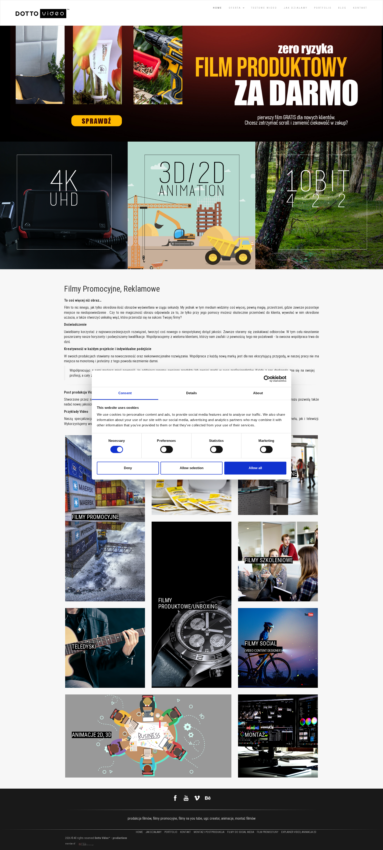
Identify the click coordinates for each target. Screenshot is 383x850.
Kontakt (360, 7)
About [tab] (258, 393)
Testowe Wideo (264, 7)
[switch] (166, 449)
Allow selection (191, 468)
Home (217, 7)
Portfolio (323, 7)
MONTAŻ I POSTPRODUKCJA (209, 832)
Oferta (235, 7)
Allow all (255, 468)
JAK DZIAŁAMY (295, 7)
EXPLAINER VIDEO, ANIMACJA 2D (298, 832)
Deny (128, 468)
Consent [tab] (125, 393)
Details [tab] (191, 393)
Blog (342, 7)
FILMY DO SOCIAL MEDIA (240, 832)
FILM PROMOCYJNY (267, 832)
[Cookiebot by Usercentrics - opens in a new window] (267, 378)
